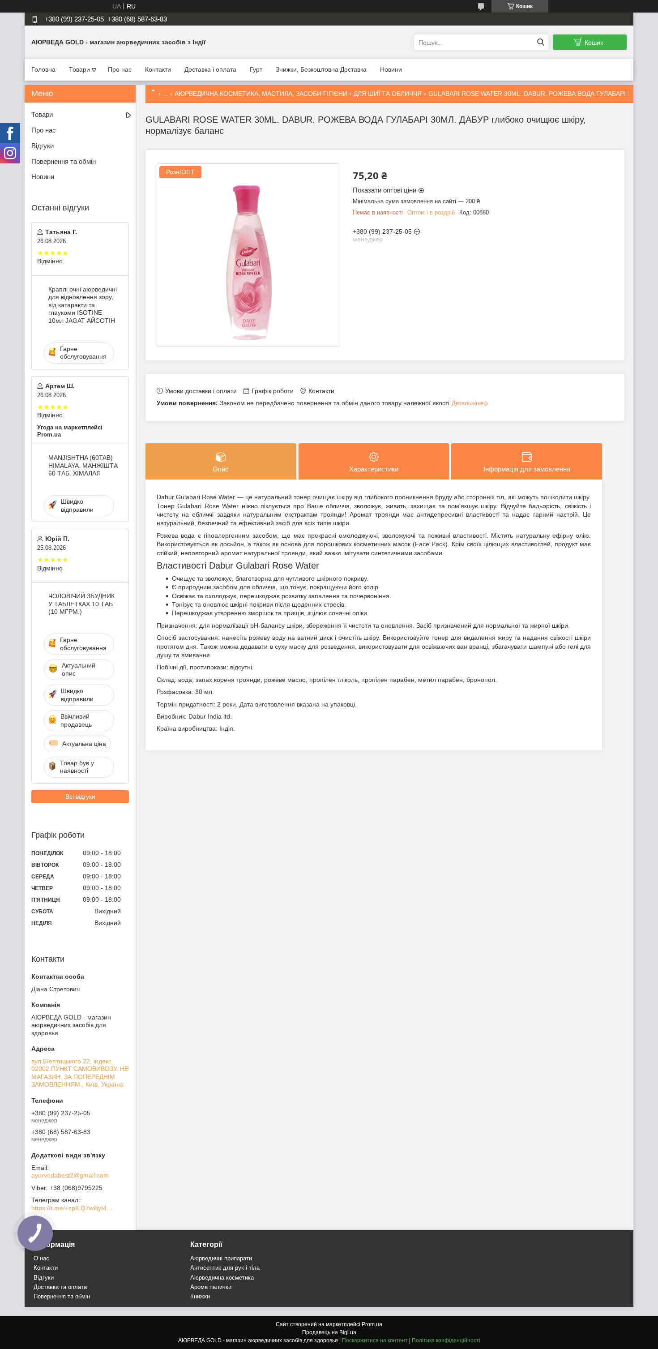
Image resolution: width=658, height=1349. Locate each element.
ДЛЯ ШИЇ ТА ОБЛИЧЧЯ (388, 93)
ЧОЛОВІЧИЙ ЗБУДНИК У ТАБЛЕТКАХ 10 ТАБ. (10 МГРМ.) (81, 603)
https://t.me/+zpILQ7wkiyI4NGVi (73, 1208)
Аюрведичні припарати (221, 1258)
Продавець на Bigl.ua (329, 1332)
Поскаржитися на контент (375, 1340)
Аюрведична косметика (222, 1277)
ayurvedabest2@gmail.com (70, 1175)
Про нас (120, 69)
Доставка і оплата (210, 69)
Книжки (200, 1296)
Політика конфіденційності (446, 1340)
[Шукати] (540, 42)
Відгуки (42, 146)
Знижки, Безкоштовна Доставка (321, 69)
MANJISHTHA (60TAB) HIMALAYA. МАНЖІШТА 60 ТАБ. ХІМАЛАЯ (83, 465)
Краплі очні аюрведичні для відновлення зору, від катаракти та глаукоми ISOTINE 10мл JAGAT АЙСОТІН (82, 305)
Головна (43, 69)
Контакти (158, 69)
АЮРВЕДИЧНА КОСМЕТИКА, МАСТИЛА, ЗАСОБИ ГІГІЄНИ (261, 93)
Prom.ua (372, 1324)
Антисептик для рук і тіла (225, 1267)
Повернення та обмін (63, 161)
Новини (391, 69)
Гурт (256, 69)
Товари (79, 69)
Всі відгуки (80, 796)
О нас (41, 1258)
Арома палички (210, 1287)
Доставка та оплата (60, 1287)
